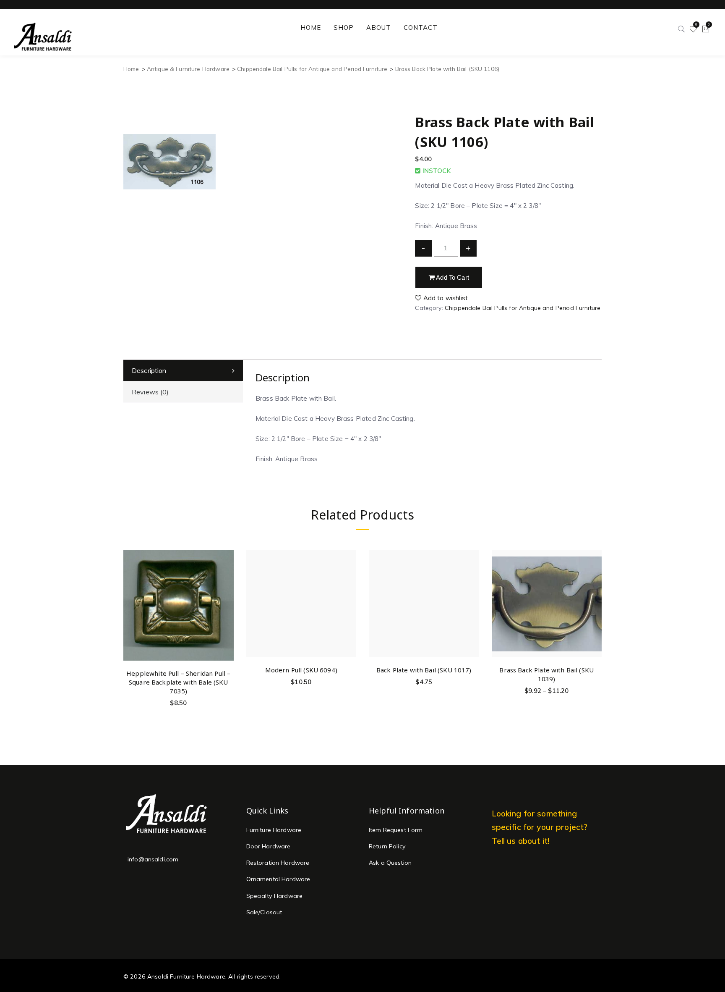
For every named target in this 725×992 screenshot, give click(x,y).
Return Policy (387, 846)
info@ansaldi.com (153, 859)
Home (131, 68)
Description (149, 370)
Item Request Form (396, 830)
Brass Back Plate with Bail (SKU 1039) (546, 674)
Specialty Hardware (274, 896)
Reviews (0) (150, 392)
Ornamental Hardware (278, 879)
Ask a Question (390, 862)
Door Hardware (268, 846)
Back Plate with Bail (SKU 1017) (424, 670)
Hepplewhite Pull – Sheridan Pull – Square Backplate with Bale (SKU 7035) (178, 682)
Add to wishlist (445, 298)
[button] (225, 579)
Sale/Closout (264, 912)
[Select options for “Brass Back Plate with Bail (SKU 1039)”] (593, 575)
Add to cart (452, 277)
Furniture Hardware (274, 830)
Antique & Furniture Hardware (188, 68)
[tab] (183, 370)
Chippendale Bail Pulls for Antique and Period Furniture (312, 68)
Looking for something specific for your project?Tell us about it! (540, 827)
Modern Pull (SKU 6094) (301, 670)
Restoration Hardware (278, 862)
